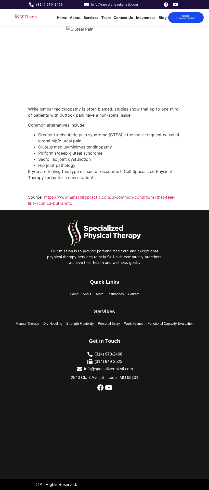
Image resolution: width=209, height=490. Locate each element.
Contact (133, 294)
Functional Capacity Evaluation (170, 323)
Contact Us (123, 18)
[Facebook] (166, 4)
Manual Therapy (27, 323)
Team (106, 18)
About (75, 18)
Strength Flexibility (80, 323)
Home (62, 18)
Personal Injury (109, 323)
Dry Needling (52, 323)
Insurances (145, 18)
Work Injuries (133, 323)
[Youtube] (175, 4)
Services (91, 18)
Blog (163, 18)
